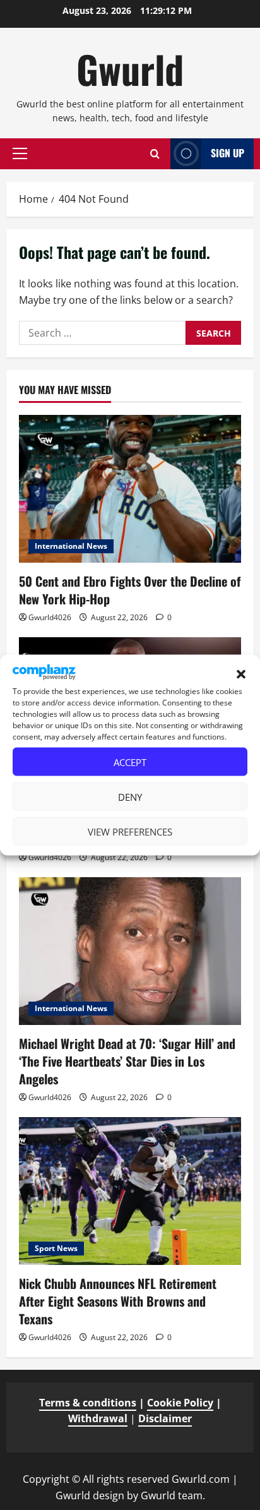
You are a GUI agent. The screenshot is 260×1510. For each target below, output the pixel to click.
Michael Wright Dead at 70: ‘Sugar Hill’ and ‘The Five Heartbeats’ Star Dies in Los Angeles (127, 1061)
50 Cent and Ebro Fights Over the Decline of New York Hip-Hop (129, 590)
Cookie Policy (180, 1403)
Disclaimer (165, 1418)
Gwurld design (90, 1495)
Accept (130, 761)
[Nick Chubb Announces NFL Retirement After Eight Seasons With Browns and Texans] (130, 1191)
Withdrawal (97, 1418)
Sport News (56, 1248)
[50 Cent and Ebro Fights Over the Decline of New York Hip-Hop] (130, 489)
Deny (130, 796)
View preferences (130, 831)
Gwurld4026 (49, 617)
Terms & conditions (87, 1403)
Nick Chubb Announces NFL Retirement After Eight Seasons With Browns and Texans (117, 1301)
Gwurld (130, 68)
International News (71, 546)
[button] (241, 674)
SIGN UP (227, 152)
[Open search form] (155, 153)
